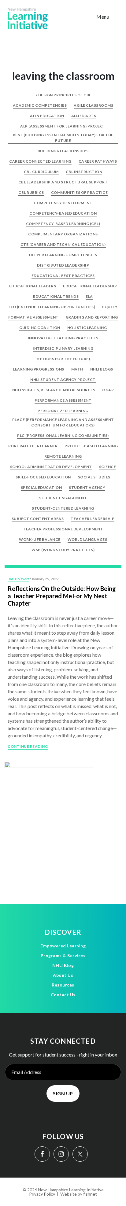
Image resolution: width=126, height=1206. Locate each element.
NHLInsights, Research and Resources (53, 390)
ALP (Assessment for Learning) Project (63, 126)
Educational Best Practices (63, 275)
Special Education (41, 487)
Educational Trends (56, 296)
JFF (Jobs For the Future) (63, 358)
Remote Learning (63, 456)
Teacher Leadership (92, 518)
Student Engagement (63, 498)
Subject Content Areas (38, 518)
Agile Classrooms (93, 105)
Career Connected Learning (40, 161)
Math (77, 369)
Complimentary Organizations (63, 234)
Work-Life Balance (40, 539)
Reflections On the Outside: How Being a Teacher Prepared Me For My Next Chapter (62, 596)
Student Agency (87, 487)
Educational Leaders (32, 286)
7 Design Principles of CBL (63, 95)
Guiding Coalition (39, 327)
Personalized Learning (63, 410)
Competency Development (63, 203)
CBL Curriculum (41, 171)
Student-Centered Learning (63, 508)
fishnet (90, 1194)
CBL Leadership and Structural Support (63, 182)
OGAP (108, 390)
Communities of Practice (79, 192)
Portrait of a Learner (33, 446)
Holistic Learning (87, 327)
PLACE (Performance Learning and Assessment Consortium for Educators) (63, 422)
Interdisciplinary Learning (63, 348)
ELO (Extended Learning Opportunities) (52, 306)
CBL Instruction (84, 171)
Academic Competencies (40, 105)
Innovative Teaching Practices (63, 338)
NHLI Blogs (101, 369)
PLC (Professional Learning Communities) (63, 435)
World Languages (87, 539)
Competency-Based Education (63, 213)
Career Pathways (98, 161)
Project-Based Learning (91, 446)
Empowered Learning (63, 945)
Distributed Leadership (63, 265)
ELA (89, 296)
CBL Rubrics (31, 192)
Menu (102, 17)
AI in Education (47, 115)
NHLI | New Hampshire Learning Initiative (28, 18)
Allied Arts (83, 115)
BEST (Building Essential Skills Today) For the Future (63, 138)
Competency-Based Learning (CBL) (63, 223)
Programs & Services (63, 955)
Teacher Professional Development (63, 529)
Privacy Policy (42, 1194)
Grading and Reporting (92, 317)
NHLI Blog (63, 965)
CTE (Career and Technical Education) (63, 244)
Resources (63, 984)
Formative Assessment (33, 317)
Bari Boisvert (18, 579)
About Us (63, 975)
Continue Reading (28, 746)
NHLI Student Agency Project (63, 379)
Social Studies (94, 477)
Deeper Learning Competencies (63, 255)
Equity (109, 306)
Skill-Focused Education (43, 477)
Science (107, 466)
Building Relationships (63, 151)
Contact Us (63, 994)
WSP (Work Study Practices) (62, 550)
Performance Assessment (63, 400)
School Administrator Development (51, 466)
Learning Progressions (38, 369)
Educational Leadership (90, 286)
